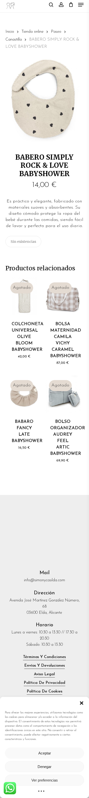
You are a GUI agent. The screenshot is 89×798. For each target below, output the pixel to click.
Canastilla (13, 40)
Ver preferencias (44, 780)
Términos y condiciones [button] (44, 657)
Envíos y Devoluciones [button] (44, 666)
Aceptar (44, 753)
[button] (81, 703)
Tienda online (33, 32)
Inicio (9, 32)
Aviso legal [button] (44, 674)
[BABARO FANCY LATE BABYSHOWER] (24, 394)
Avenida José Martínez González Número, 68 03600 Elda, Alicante (44, 606)
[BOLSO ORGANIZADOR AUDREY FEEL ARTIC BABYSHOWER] (63, 394)
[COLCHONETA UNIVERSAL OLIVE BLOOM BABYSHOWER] (24, 296)
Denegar (44, 767)
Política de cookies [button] (44, 691)
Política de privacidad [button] (44, 683)
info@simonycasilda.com (44, 580)
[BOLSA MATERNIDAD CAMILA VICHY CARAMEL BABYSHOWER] (63, 296)
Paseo (56, 32)
